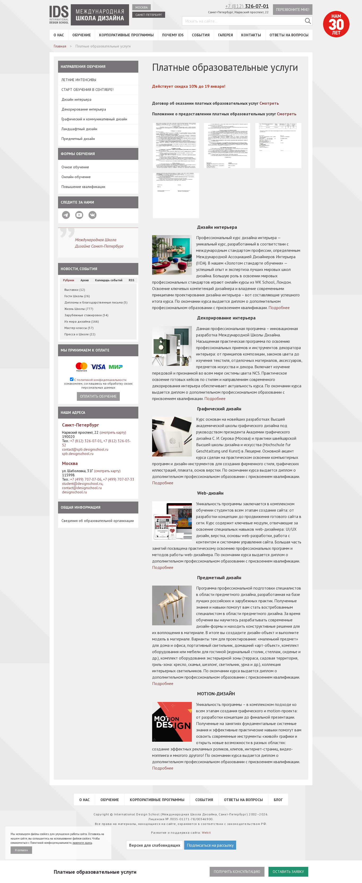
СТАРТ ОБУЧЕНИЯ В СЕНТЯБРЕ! (87, 89)
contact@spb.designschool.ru (85, 449)
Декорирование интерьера (83, 109)
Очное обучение (75, 167)
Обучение (81, 35)
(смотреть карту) (113, 432)
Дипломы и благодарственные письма (95, 302)
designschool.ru (74, 492)
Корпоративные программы (126, 35)
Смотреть (269, 103)
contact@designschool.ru (82, 487)
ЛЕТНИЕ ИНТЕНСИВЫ (78, 79)
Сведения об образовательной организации (97, 520)
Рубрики (68, 280)
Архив (85, 280)
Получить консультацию (237, 871)
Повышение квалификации (83, 186)
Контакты (251, 35)
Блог (278, 799)
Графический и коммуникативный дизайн (94, 119)
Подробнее (279, 307)
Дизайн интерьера (76, 99)
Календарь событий (108, 280)
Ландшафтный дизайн (79, 128)
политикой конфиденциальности (101, 380)
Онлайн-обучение (76, 176)
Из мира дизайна (81, 321)
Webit (206, 832)
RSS (131, 280)
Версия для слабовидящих (154, 845)
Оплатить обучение (98, 396)
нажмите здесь (82, 843)
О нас (59, 35)
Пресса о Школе (79, 334)
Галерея (225, 35)
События (201, 35)
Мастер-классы (79, 328)
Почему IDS (173, 35)
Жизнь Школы (78, 309)
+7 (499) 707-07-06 (85, 479)
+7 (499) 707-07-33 (118, 479)
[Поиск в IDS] (307, 20)
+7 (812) (247, 6)
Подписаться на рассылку (210, 845)
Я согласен (21, 850)
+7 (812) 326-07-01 (86, 440)
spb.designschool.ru (78, 453)
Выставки (74, 290)
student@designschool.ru (82, 483)
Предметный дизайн (78, 138)
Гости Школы (77, 296)
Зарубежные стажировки (86, 315)
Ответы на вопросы (289, 35)
